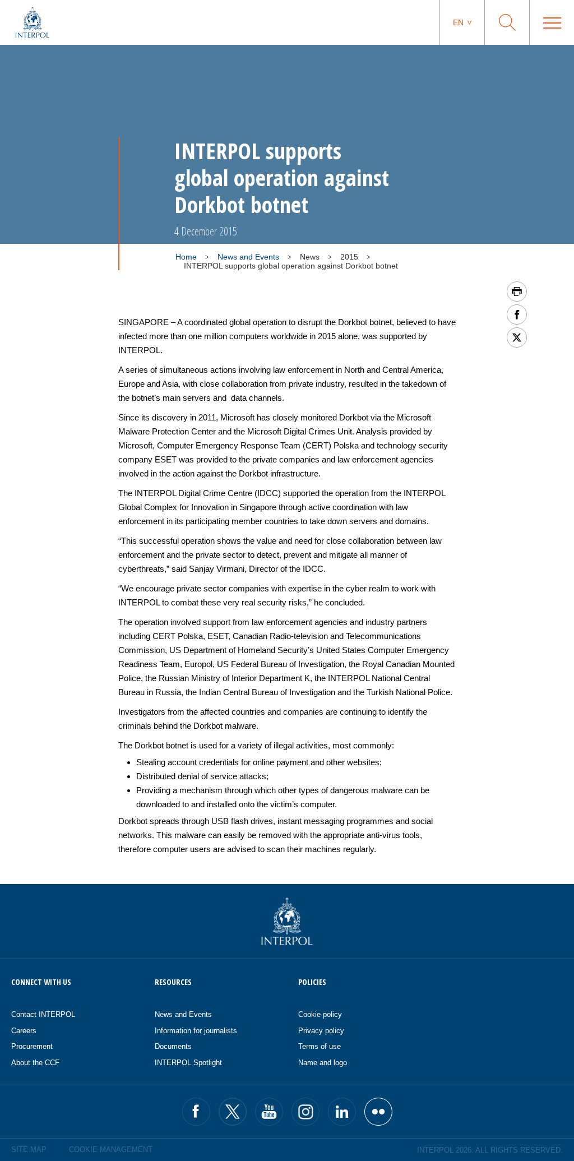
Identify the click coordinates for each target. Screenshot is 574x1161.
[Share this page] (517, 314)
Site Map (29, 1149)
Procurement (32, 1046)
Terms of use (319, 1046)
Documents (173, 1046)
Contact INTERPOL (43, 1014)
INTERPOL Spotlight (188, 1062)
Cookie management (110, 1149)
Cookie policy (320, 1014)
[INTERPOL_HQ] (378, 1112)
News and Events (248, 256)
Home (186, 256)
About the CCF (35, 1062)
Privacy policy (321, 1030)
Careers (23, 1030)
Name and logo (322, 1062)
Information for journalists (196, 1030)
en (458, 22)
